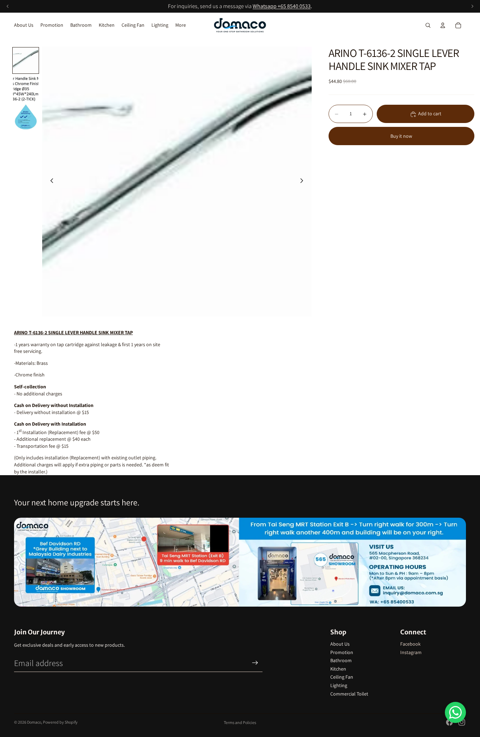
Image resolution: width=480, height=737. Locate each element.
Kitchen (338, 669)
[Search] (428, 25)
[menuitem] (180, 25)
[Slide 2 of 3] (25, 88)
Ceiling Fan (341, 677)
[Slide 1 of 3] (25, 60)
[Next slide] (304, 181)
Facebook (410, 644)
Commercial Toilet (349, 694)
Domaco (34, 722)
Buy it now (401, 136)
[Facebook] (449, 722)
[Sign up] (255, 662)
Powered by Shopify (60, 722)
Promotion (341, 652)
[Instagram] (462, 722)
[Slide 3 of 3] (25, 116)
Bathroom (341, 660)
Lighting (338, 685)
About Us (340, 644)
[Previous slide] (50, 181)
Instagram (411, 652)
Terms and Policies (240, 722)
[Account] (442, 25)
